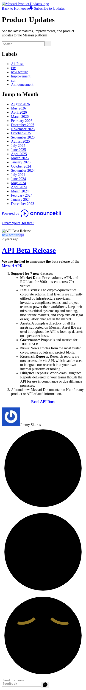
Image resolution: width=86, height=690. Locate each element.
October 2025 (21, 133)
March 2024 (20, 191)
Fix (13, 68)
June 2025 (18, 150)
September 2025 (23, 137)
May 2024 (18, 183)
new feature (19, 72)
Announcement (22, 84)
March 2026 (20, 116)
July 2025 (18, 145)
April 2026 (19, 112)
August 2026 (20, 104)
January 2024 (21, 199)
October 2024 (21, 166)
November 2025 (23, 129)
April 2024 (19, 187)
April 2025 (19, 154)
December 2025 (22, 125)
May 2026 (18, 108)
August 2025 (20, 141)
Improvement (20, 76)
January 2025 (21, 162)
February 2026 (21, 121)
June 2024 (18, 179)
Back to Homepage (16, 8)
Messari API (11, 266)
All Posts (17, 64)
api (13, 80)
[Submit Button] (47, 43)
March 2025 (20, 158)
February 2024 (21, 195)
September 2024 (23, 170)
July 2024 (18, 175)
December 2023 (22, 204)
